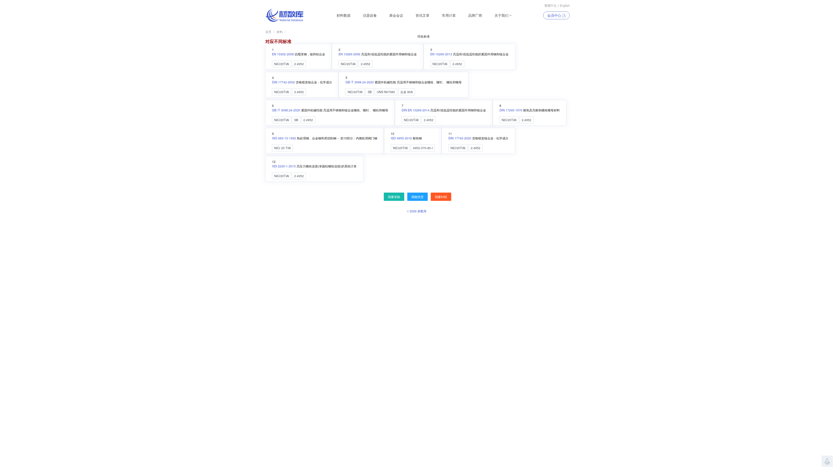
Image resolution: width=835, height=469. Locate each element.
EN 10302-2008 (283, 54)
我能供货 (417, 197)
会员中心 (554, 15)
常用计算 (449, 15)
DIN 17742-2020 (459, 138)
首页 (268, 32)
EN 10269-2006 (349, 54)
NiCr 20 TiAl (282, 148)
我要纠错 (441, 197)
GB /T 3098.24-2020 (360, 82)
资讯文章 (422, 15)
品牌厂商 (475, 15)
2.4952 (299, 64)
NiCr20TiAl (281, 64)
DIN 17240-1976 (510, 110)
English (565, 5)
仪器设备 (370, 15)
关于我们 (501, 15)
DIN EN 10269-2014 (415, 110)
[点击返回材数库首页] (284, 15)
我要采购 (394, 197)
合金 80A (406, 92)
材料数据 (344, 15)
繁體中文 (550, 5)
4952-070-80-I (423, 148)
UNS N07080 (386, 92)
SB (370, 92)
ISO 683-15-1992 (284, 138)
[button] (827, 461)
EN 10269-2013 (441, 54)
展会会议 (396, 15)
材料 (280, 32)
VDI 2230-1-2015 (284, 166)
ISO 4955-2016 (401, 138)
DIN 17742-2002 (283, 82)
